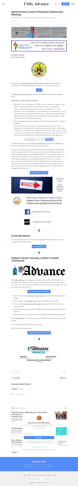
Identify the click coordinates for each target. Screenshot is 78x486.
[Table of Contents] (2, 243)
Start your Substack (35, 479)
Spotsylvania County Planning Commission (34, 83)
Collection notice (51, 475)
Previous (17, 378)
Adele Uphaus (21, 433)
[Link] (9, 235)
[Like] (12, 24)
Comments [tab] (15, 389)
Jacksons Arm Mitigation (38, 143)
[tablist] (17, 388)
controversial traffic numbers (32, 304)
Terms (44, 475)
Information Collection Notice (38, 442)
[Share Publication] (59, 3)
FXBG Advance (19, 280)
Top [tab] (13, 408)
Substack (31, 482)
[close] (53, 416)
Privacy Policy (50, 442)
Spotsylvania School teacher (35, 296)
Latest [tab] (17, 408)
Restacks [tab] (21, 389)
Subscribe (65, 4)
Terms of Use (46, 441)
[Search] (55, 3)
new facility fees (31, 301)
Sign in (73, 4)
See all (14, 452)
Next (62, 378)
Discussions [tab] (23, 408)
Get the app (46, 479)
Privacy (40, 475)
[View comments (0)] (16, 24)
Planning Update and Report (23, 94)
